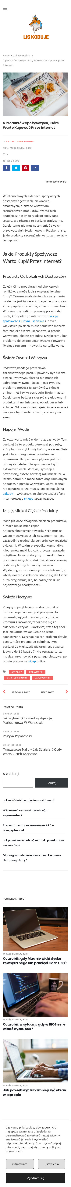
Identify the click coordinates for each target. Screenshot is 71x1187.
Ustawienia (51, 1164)
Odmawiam (19, 1164)
